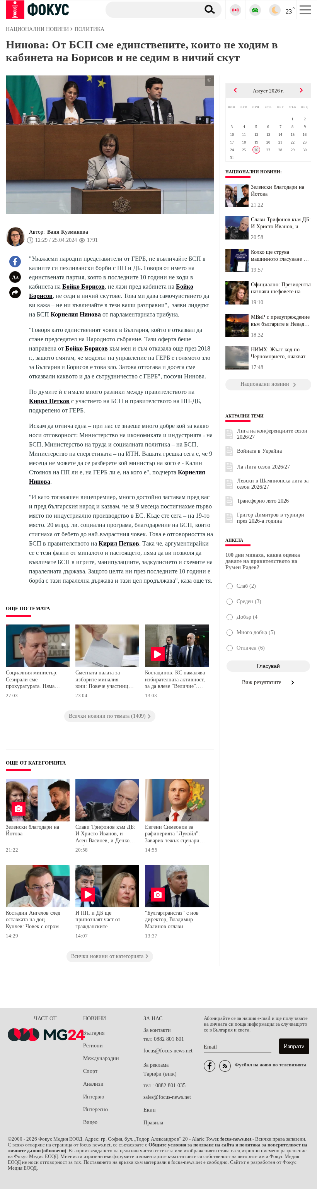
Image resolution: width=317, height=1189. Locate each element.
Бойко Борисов (83, 286)
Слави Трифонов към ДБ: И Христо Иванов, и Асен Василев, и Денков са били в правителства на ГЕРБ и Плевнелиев (105, 834)
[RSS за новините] (225, 1066)
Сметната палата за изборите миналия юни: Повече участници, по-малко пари (104, 680)
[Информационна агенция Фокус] (209, 1066)
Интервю (93, 1097)
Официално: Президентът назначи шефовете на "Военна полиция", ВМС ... (281, 288)
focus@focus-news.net (168, 1051)
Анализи (93, 1084)
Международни (101, 1058)
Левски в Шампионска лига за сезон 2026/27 (272, 484)
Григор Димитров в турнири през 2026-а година (270, 518)
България (93, 1033)
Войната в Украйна (259, 451)
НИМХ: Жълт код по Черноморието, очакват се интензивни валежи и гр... (279, 353)
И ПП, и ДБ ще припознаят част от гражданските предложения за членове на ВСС (104, 920)
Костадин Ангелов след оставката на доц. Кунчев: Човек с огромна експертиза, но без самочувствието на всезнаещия (35, 920)
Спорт (90, 1071)
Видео (90, 1122)
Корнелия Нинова (76, 314)
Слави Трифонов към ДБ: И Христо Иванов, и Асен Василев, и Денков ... (281, 223)
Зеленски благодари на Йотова (32, 830)
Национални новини (252, 171)
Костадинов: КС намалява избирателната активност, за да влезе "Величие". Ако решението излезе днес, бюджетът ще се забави (175, 680)
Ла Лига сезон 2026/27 (263, 467)
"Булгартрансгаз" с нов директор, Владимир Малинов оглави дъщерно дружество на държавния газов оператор (172, 920)
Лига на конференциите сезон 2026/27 (272, 434)
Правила (153, 1123)
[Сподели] (15, 292)
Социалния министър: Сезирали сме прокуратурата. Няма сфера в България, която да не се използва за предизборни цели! (33, 680)
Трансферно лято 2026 (263, 501)
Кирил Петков (49, 401)
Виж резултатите (262, 682)
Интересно (95, 1109)
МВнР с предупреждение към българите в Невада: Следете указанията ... (280, 320)
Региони (93, 1046)
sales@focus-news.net (167, 1097)
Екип (149, 1110)
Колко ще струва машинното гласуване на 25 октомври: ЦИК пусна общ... (280, 255)
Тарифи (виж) (160, 1074)
